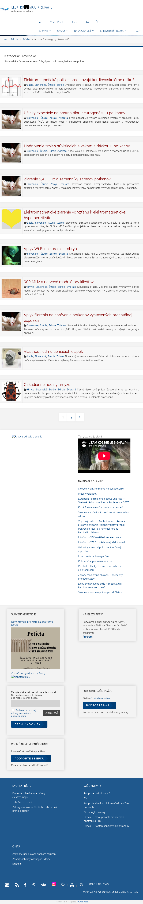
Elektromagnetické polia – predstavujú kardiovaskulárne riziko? (79, 79)
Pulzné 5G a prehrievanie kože (95, 561)
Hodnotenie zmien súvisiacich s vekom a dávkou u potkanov (77, 146)
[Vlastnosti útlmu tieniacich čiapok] (11, 358)
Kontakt (16, 864)
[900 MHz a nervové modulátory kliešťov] (11, 288)
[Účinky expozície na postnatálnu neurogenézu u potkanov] (11, 119)
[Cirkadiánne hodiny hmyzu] (11, 391)
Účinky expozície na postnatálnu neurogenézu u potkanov (74, 113)
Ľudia (30, 84)
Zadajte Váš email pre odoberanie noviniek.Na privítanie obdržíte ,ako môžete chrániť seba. (34, 695)
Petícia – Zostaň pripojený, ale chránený (106, 826)
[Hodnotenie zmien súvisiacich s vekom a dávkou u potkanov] (11, 152)
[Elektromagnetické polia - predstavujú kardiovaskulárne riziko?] (11, 86)
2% (85, 798)
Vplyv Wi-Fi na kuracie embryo (50, 248)
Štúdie (26, 39)
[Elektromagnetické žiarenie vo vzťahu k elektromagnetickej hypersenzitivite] (11, 219)
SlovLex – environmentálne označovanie (101, 488)
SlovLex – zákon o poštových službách (100, 592)
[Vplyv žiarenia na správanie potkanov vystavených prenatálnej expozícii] (11, 321)
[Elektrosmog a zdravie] (4, 8)
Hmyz (30, 286)
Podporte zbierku (29, 758)
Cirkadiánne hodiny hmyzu (47, 384)
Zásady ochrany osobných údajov (31, 859)
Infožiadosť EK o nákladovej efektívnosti (100, 537)
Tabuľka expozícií (22, 802)
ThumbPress (82, 902)
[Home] (5, 39)
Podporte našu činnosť (97, 793)
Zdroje (14, 39)
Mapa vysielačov (87, 493)
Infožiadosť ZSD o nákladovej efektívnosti (101, 542)
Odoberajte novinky (94, 812)
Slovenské (40, 84)
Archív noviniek (27, 724)
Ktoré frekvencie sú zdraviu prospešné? (100, 507)
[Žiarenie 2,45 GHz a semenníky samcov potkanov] (11, 186)
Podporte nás (97, 705)
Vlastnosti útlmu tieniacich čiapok (53, 351)
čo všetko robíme (100, 698)
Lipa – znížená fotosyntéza (93, 556)
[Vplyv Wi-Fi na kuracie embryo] (11, 255)
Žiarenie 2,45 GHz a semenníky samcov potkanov (67, 179)
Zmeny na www (99, 884)
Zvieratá (63, 117)
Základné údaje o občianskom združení (34, 854)
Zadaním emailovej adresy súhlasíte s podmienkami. (23, 713)
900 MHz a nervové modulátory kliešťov (59, 282)
